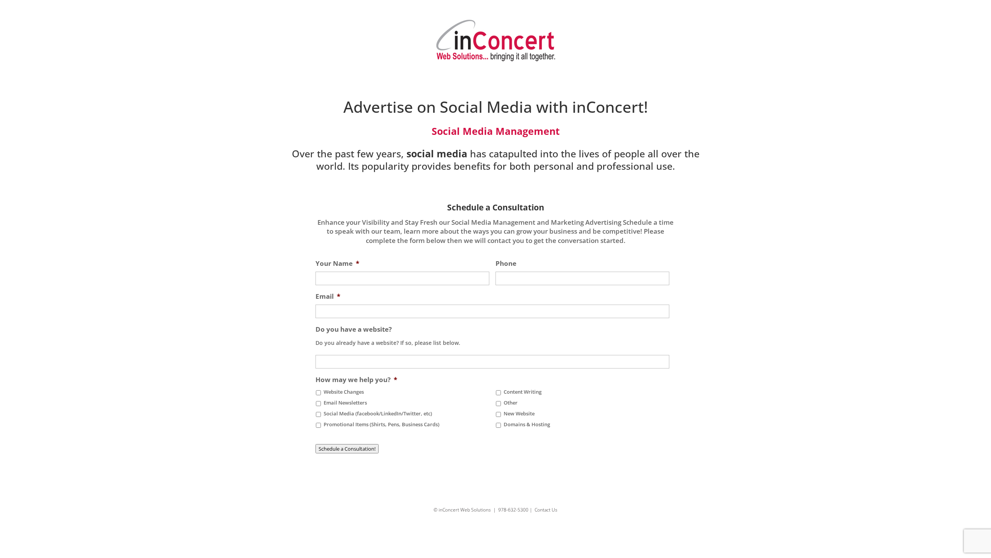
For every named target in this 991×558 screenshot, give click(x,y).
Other (511, 403)
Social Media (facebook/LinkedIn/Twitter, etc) (378, 413)
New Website (519, 413)
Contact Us (546, 509)
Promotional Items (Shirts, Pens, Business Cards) (381, 424)
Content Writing (523, 392)
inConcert (608, 106)
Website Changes (344, 392)
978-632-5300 (513, 509)
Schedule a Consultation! (347, 448)
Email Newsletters (345, 403)
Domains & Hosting (527, 424)
